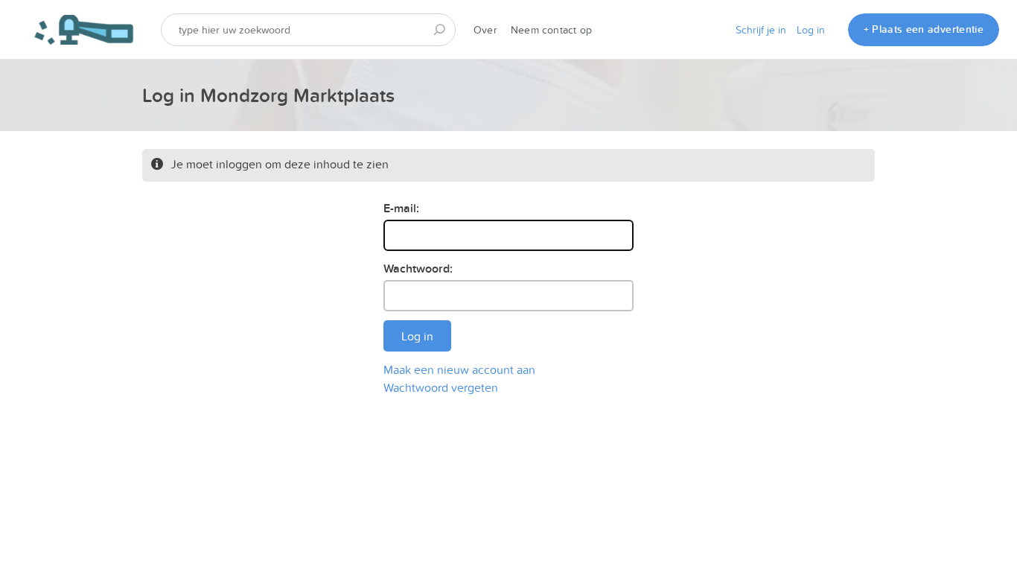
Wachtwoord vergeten (440, 387)
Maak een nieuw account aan (459, 369)
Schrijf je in (761, 29)
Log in (811, 29)
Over (485, 29)
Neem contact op (551, 29)
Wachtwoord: (418, 268)
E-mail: (401, 208)
